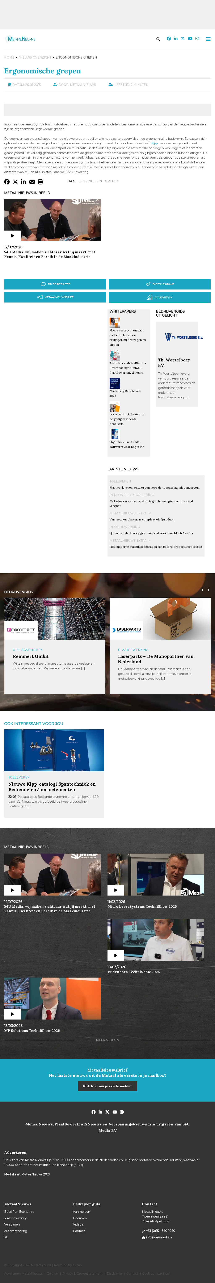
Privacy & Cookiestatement (82, 1273)
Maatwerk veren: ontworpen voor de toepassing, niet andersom (154, 487)
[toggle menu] (207, 39)
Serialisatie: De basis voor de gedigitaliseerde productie (128, 418)
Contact (79, 1231)
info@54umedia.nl (159, 1237)
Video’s (78, 1224)
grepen (112, 181)
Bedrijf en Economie (19, 1212)
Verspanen (12, 1224)
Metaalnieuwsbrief (59, 297)
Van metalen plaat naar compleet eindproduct (141, 519)
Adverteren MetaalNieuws (23, 1273)
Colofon (52, 1273)
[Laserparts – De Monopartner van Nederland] (21, 630)
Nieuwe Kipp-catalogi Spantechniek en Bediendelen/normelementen (52, 786)
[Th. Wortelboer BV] (184, 355)
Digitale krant (163, 284)
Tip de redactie (59, 284)
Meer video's (107, 1040)
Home (9, 57)
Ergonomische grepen (42, 71)
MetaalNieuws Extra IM (130, 513)
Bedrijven (80, 1218)
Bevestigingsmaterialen (140, 650)
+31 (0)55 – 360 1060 (160, 1231)
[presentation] (201, 590)
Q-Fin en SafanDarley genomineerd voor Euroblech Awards (151, 533)
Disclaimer (114, 1273)
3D (6, 1237)
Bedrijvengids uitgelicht (170, 313)
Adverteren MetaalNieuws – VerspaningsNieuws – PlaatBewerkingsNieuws (128, 367)
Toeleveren (120, 481)
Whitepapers (123, 311)
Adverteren (163, 297)
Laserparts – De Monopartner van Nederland (50, 659)
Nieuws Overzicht (35, 57)
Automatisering (15, 1231)
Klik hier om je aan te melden (107, 1086)
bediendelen (90, 181)
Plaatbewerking (125, 527)
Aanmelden (81, 1212)
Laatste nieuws (123, 469)
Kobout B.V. (130, 656)
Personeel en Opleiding (132, 495)
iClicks (77, 1265)
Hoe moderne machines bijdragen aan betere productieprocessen (156, 547)
